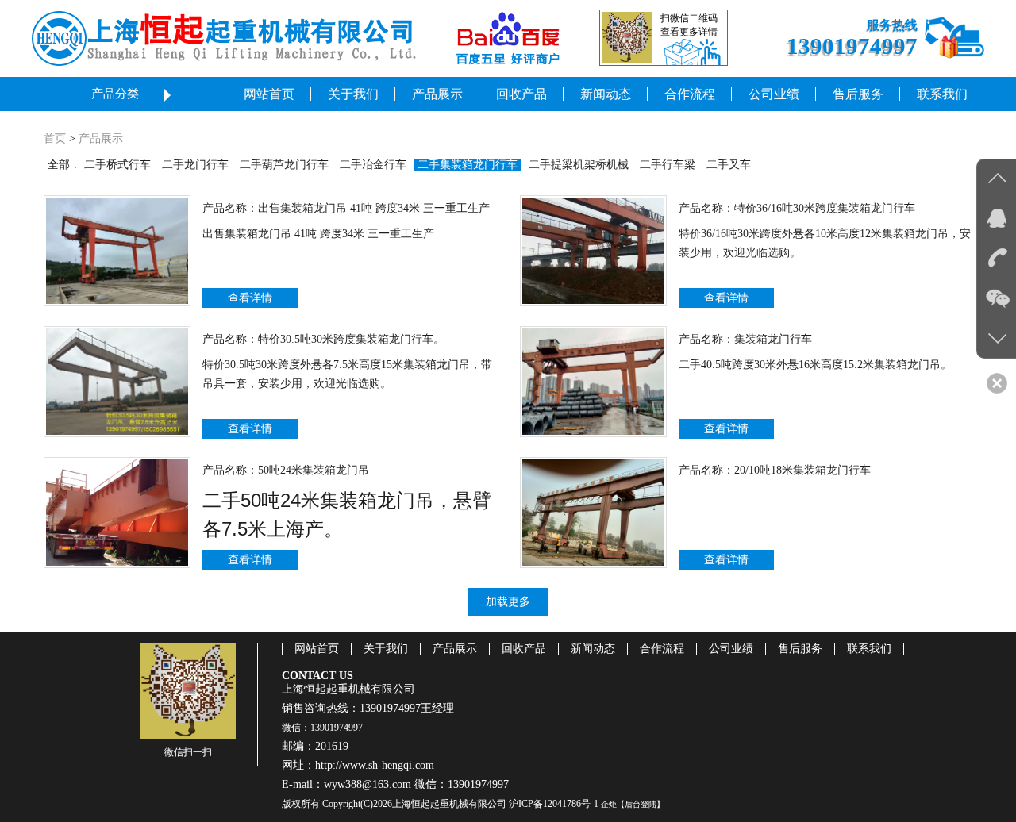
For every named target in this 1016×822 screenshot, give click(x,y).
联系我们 (869, 649)
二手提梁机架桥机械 (579, 165)
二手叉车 (728, 165)
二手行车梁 (667, 165)
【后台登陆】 (640, 804)
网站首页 (316, 649)
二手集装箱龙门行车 (468, 165)
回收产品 (524, 649)
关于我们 (386, 649)
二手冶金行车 (373, 165)
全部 (59, 165)
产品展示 (101, 138)
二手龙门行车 (195, 165)
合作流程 (662, 649)
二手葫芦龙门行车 (284, 165)
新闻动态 (593, 649)
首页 (55, 138)
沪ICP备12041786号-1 (553, 803)
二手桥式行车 (117, 165)
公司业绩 (731, 649)
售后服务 (800, 649)
